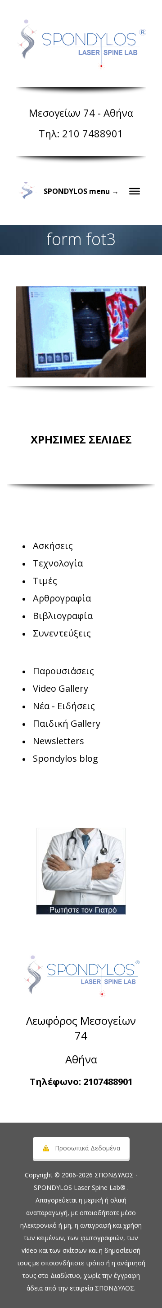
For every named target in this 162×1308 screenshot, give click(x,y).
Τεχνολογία (58, 563)
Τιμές (45, 581)
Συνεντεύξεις (62, 633)
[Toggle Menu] (134, 191)
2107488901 (108, 1081)
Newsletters (58, 741)
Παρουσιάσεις (63, 671)
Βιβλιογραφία (63, 616)
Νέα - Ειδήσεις (64, 706)
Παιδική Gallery (66, 723)
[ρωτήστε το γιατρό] (81, 871)
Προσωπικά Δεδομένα (87, 1148)
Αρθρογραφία (62, 598)
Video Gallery (60, 688)
